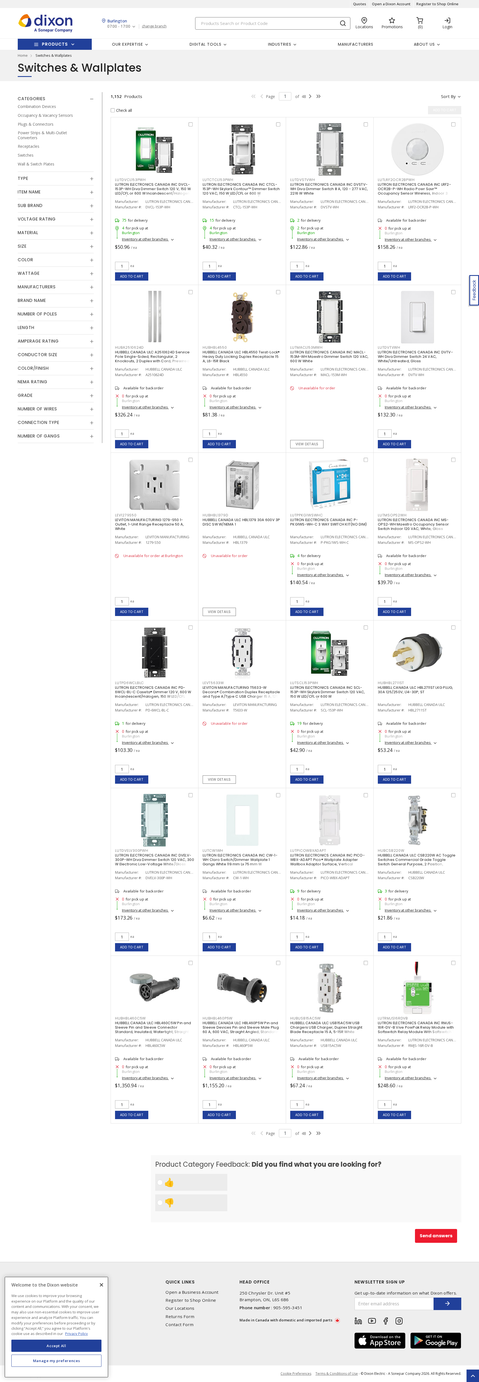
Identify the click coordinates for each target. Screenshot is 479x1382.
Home (23, 55)
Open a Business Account (191, 1292)
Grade (25, 395)
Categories (31, 99)
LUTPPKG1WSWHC (306, 515)
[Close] (101, 1285)
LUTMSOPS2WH (392, 515)
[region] (56, 1327)
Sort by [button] (448, 96)
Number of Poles (37, 314)
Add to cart (132, 276)
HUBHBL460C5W (130, 1018)
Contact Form (179, 1324)
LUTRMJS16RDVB (393, 1018)
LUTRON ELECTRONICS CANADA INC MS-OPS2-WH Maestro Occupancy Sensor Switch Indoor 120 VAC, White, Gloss (413, 524)
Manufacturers (355, 44)
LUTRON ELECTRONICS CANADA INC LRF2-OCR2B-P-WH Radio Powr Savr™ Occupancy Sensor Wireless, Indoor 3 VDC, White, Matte (414, 191)
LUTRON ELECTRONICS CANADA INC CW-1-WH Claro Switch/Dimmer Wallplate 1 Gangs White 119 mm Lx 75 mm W (240, 859)
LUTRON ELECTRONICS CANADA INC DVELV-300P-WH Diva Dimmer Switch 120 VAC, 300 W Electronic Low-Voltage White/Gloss (154, 859)
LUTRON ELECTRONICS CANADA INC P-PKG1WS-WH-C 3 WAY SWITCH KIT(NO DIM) (328, 522)
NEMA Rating (32, 382)
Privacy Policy (76, 1333)
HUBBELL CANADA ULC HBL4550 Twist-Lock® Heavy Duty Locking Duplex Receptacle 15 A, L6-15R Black (241, 356)
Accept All (56, 1345)
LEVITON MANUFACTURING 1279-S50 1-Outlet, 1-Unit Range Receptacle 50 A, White (149, 524)
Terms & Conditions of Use (336, 1373)
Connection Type (38, 422)
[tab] (56, 98)
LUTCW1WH (213, 850)
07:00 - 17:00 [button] (118, 26)
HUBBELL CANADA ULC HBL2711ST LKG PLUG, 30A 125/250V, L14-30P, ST (415, 689)
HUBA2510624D (129, 347)
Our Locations (179, 1308)
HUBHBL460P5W (218, 1018)
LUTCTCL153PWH (218, 179)
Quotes (359, 3)
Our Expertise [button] (127, 44)
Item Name (29, 192)
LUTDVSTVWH (302, 179)
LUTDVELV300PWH (131, 850)
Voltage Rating (37, 219)
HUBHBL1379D (215, 515)
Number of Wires (37, 409)
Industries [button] (279, 44)
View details (307, 444)
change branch (154, 26)
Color (25, 260)
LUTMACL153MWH (306, 347)
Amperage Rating (38, 341)
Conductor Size (37, 355)
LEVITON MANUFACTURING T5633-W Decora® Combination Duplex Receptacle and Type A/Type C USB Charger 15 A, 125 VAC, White (241, 694)
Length (26, 327)
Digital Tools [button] (205, 44)
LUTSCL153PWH (304, 682)
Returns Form (179, 1316)
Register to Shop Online (437, 3)
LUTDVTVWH (389, 347)
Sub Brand (30, 205)
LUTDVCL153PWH (130, 179)
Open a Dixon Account (391, 3)
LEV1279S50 (126, 515)
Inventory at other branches (145, 239)
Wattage (29, 273)
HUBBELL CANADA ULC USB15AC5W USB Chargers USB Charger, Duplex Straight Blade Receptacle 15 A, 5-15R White (326, 1027)
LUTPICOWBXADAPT (308, 850)
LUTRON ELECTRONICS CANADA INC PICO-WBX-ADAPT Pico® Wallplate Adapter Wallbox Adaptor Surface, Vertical (327, 859)
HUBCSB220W (391, 850)
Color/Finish (33, 368)
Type (23, 178)
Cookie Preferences (296, 1373)
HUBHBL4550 (215, 347)
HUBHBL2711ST (391, 682)
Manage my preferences (56, 1360)
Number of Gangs (39, 436)
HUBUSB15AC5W (305, 1018)
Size (22, 246)
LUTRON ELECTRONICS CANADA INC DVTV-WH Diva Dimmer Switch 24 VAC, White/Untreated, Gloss (415, 356)
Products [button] (55, 44)
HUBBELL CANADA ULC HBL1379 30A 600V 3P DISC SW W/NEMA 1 (241, 522)
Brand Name (32, 300)
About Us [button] (424, 44)
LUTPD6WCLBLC (129, 682)
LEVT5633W (213, 682)
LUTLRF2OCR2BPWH (396, 179)
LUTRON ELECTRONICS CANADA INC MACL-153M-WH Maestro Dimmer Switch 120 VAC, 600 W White (329, 356)
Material (28, 232)
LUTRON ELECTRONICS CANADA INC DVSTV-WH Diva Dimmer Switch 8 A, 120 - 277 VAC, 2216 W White (329, 189)
